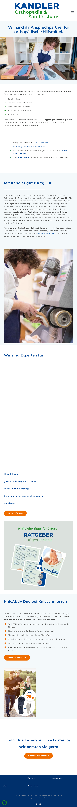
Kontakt (31, 778)
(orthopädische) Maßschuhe (20, 481)
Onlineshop (32, 786)
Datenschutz (43, 798)
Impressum (33, 798)
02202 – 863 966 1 (41, 142)
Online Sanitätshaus (46, 234)
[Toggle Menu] (72, 11)
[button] (4, 802)
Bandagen (10, 503)
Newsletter (23, 158)
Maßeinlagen (11, 474)
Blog (5, 786)
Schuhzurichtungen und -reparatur (24, 496)
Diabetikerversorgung (16, 489)
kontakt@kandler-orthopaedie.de (29, 147)
